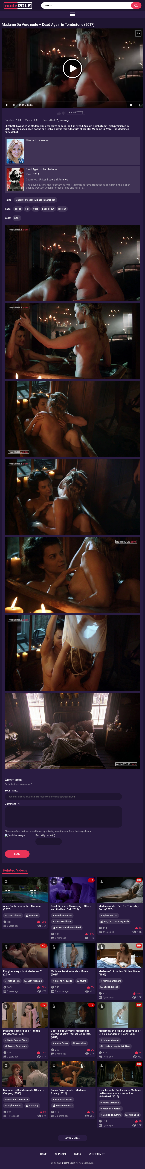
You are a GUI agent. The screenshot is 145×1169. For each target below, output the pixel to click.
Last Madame (35, 981)
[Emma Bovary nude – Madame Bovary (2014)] (72, 1074)
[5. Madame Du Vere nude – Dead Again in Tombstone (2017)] (72, 575)
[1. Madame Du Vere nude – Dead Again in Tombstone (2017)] (72, 263)
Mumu (83, 981)
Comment (10, 803)
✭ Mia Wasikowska (62, 1099)
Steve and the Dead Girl (68, 927)
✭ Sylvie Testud (108, 915)
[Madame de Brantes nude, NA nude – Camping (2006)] (25, 1074)
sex (27, 209)
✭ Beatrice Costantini (16, 1099)
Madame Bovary (64, 1105)
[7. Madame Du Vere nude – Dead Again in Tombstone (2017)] (72, 731)
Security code (43, 835)
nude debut (48, 209)
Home (43, 1154)
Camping (34, 1105)
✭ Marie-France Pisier (16, 1040)
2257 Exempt (97, 1154)
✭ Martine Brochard (110, 981)
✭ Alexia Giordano (109, 1102)
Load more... (72, 1137)
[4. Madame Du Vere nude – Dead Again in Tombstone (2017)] (72, 497)
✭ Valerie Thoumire (110, 1115)
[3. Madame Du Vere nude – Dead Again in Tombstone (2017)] (72, 419)
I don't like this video (63, 113)
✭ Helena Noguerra (62, 981)
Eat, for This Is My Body (116, 921)
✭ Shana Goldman (62, 921)
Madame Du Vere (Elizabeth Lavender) (36, 200)
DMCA (77, 1154)
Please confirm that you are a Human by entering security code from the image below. (48, 831)
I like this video (59, 113)
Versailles (81, 1043)
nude (35, 209)
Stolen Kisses (111, 987)
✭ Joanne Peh (12, 981)
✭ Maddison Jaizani (110, 1108)
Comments (13, 780)
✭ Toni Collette (13, 915)
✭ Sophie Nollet (13, 1105)
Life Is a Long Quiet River (117, 1046)
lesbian (62, 209)
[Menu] (72, 14)
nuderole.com (68, 1163)
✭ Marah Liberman (62, 915)
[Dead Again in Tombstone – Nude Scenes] (15, 189)
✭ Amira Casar (60, 1043)
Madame (33, 915)
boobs (18, 209)
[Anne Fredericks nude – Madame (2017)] (25, 890)
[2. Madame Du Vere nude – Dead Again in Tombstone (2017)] (72, 341)
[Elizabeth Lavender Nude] (15, 161)
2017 (16, 218)
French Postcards (17, 1046)
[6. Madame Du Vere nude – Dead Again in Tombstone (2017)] (72, 653)
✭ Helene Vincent (109, 1040)
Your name (11, 790)
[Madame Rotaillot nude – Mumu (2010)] (72, 955)
